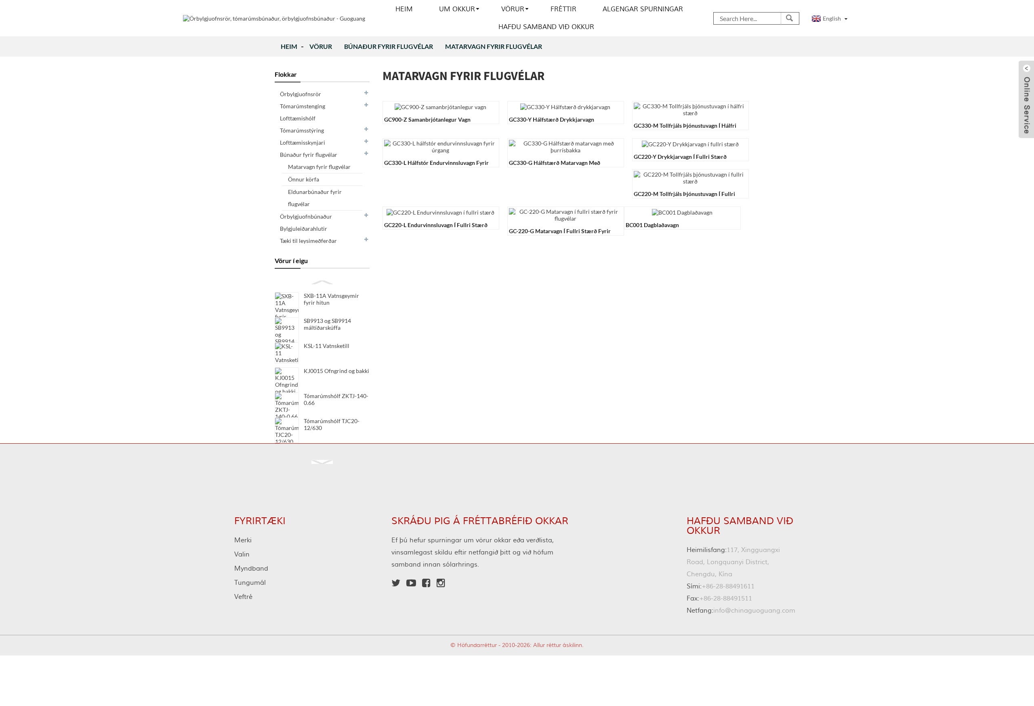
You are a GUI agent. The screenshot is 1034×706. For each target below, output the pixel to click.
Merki (243, 540)
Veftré (243, 597)
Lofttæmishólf (297, 118)
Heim (404, 9)
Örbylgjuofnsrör (300, 94)
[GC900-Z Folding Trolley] (440, 106)
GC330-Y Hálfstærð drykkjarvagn (551, 119)
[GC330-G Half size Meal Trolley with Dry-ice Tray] (565, 146)
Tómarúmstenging (302, 106)
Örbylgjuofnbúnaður (306, 216)
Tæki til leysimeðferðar (308, 240)
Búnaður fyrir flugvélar (388, 46)
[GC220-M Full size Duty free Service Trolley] (690, 177)
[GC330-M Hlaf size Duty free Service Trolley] (690, 108)
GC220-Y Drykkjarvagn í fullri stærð (680, 156)
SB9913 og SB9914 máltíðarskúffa (327, 324)
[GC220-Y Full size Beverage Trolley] (690, 143)
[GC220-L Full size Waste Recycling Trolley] (440, 211)
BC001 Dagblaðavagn (652, 224)
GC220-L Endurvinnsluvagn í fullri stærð (436, 224)
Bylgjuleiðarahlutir (303, 228)
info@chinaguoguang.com (741, 611)
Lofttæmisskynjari (302, 142)
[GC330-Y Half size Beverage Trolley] (565, 106)
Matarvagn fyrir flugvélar (493, 46)
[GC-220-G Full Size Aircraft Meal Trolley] (565, 214)
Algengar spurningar (643, 9)
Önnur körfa (303, 179)
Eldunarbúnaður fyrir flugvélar (315, 197)
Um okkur (457, 9)
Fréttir (563, 9)
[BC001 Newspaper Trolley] (682, 211)
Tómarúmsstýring (302, 130)
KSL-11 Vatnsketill (326, 345)
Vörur (512, 9)
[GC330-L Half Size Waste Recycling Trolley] (440, 146)
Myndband (251, 569)
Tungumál (250, 583)
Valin (242, 554)
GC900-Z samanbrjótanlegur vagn (427, 119)
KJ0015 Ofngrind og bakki (336, 370)
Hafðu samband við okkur (546, 27)
